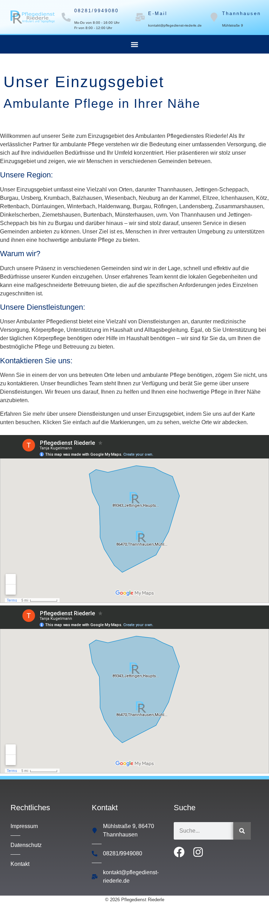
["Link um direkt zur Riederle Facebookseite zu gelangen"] (181, 852)
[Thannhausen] (214, 17)
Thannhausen (241, 13)
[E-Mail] (140, 17)
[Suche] (242, 831)
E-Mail (157, 13)
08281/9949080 (96, 10)
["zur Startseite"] (33, 16)
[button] (134, 44)
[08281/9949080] (66, 17)
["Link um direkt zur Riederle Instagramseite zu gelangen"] (200, 852)
